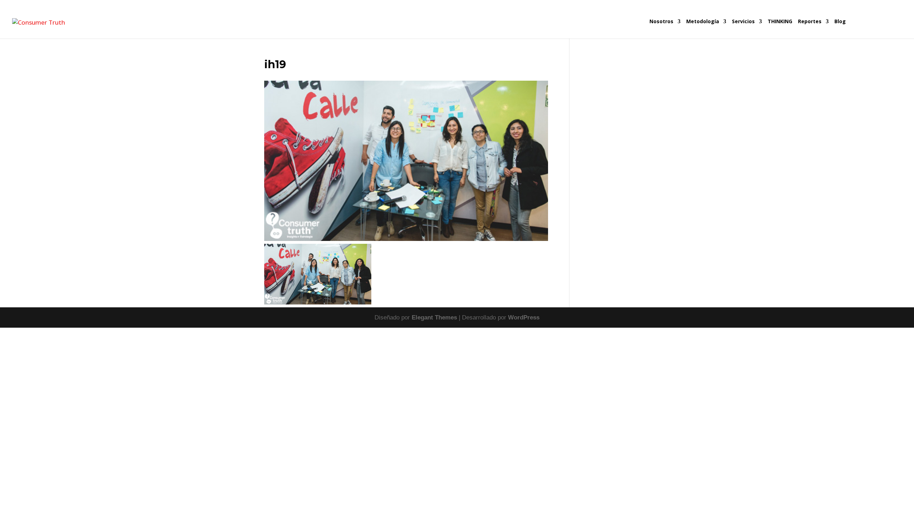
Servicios (743, 22)
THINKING (780, 22)
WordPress (523, 317)
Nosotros (661, 22)
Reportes (810, 22)
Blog (840, 22)
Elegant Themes (434, 317)
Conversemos (875, 29)
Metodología (702, 22)
